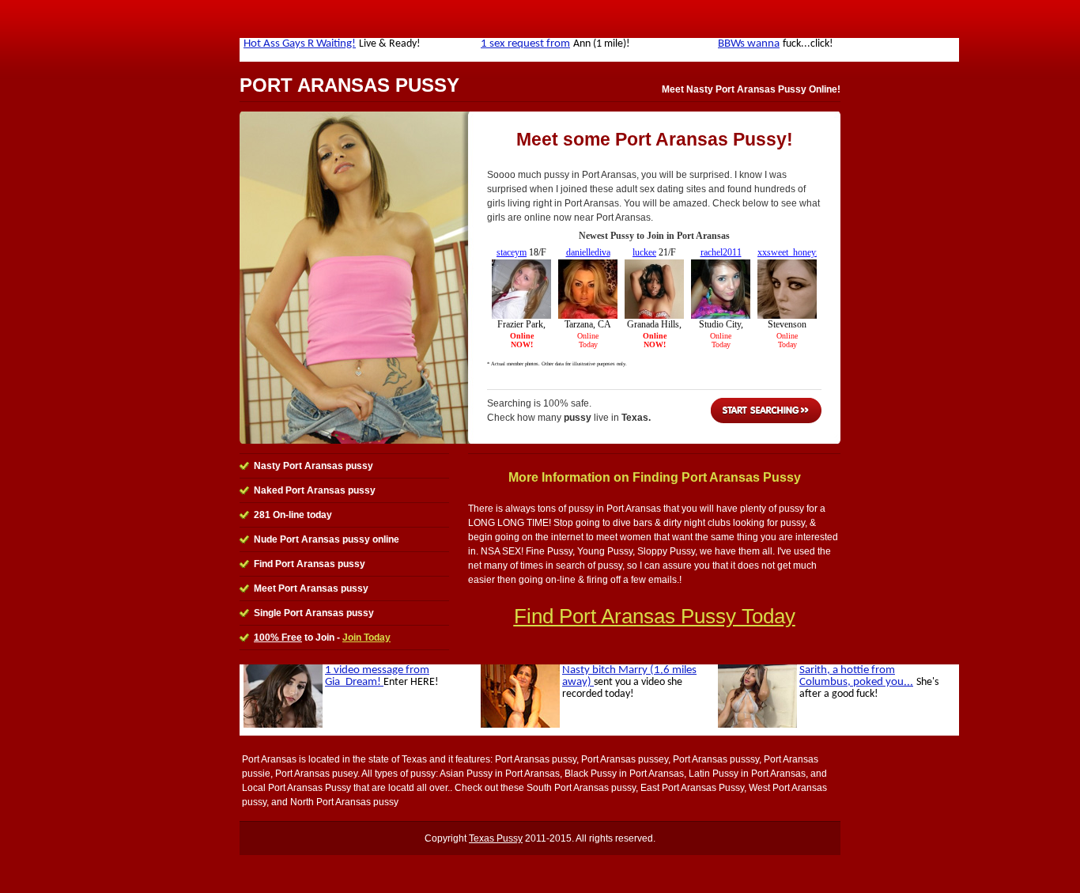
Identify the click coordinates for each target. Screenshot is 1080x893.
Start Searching (766, 410)
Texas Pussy (496, 838)
